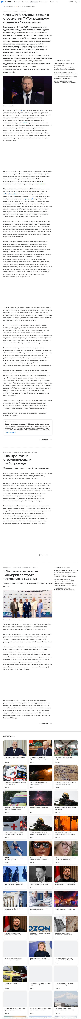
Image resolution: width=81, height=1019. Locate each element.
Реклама (13, 1017)
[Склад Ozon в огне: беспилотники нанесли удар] (40, 928)
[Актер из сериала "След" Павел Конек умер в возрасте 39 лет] (40, 877)
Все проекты (20, 1017)
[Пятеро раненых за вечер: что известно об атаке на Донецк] (15, 827)
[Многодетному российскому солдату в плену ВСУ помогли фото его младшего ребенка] (66, 752)
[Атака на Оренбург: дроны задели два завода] (66, 802)
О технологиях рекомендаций (38, 1017)
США (20, 110)
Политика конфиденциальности (53, 1017)
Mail (2, 1017)
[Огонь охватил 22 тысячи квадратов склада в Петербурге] (66, 827)
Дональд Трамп (30, 199)
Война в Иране (10, 6)
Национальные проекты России (22, 452)
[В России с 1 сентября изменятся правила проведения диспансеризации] (40, 902)
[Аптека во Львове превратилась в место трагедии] (15, 777)
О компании (7, 1017)
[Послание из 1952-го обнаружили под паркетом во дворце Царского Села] (66, 777)
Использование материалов (68, 1017)
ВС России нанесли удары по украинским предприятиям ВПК (64, 580)
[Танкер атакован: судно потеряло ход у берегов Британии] (40, 978)
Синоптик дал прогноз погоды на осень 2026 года (64, 64)
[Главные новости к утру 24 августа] (15, 978)
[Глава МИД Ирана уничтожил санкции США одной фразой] (66, 953)
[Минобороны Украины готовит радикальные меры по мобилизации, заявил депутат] (15, 902)
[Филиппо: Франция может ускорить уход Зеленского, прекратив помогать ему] (15, 928)
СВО (19, 6)
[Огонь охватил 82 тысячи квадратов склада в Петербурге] (66, 902)
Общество (23, 11)
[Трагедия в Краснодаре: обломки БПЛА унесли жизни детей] (15, 802)
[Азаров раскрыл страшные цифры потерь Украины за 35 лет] (40, 1003)
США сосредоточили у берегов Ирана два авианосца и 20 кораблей (65, 584)
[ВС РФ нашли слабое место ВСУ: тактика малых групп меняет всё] (66, 877)
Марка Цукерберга (11, 194)
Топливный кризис (29, 6)
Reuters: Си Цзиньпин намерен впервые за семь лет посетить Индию (65, 73)
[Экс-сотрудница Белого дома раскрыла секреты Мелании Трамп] (40, 852)
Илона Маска (40, 184)
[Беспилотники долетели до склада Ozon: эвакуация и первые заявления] (40, 827)
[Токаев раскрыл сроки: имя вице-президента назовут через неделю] (15, 1003)
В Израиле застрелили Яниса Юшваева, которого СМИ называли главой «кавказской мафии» (65, 575)
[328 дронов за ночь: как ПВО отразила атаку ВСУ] (40, 777)
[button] (27, 90)
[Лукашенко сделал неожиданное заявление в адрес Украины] (15, 752)
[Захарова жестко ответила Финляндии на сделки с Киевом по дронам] (40, 953)
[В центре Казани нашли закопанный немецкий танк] (66, 928)
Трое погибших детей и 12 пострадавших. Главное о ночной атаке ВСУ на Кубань (64, 588)
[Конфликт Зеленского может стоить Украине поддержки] (15, 953)
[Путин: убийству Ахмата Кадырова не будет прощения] (40, 752)
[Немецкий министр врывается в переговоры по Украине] (66, 978)
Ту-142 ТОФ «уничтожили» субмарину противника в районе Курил (65, 77)
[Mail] (2, 2)
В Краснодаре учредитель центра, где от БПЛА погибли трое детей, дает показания (66, 571)
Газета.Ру (16, 11)
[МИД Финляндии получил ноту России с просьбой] (15, 852)
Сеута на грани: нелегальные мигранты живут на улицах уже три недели (65, 81)
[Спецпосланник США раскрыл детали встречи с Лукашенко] (15, 877)
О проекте (27, 1017)
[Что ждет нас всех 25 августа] (40, 802)
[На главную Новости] (7, 2)
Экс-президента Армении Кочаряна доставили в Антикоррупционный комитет (65, 68)
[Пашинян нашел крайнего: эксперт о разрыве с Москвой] (66, 1003)
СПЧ (24, 123)
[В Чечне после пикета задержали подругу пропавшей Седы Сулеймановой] (66, 852)
